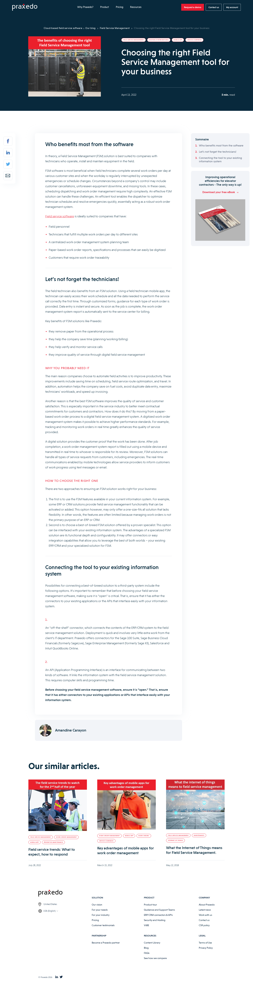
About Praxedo (207, 904)
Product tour (150, 904)
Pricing (119, 7)
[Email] (7, 175)
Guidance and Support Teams (159, 909)
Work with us (205, 915)
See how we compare (155, 958)
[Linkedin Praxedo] (56, 977)
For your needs (100, 909)
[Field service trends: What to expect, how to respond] (57, 805)
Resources (135, 7)
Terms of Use (205, 942)
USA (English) (49, 911)
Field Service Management (115, 28)
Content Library (152, 942)
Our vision (97, 904)
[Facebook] (7, 141)
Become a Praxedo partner (106, 942)
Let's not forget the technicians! (217, 151)
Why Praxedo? (85, 7)
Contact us (204, 920)
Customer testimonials (103, 925)
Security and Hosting (154, 920)
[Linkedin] (7, 152)
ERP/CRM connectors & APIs (158, 915)
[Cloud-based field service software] (24, 7)
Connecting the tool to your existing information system (220, 159)
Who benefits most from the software (221, 145)
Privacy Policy (206, 947)
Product (104, 7)
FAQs (146, 953)
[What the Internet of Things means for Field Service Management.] (195, 804)
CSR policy (204, 925)
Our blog (90, 28)
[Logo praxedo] (65, 894)
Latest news (205, 909)
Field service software (59, 216)
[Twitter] (7, 164)
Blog (146, 947)
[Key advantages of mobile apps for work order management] (126, 805)
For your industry (100, 915)
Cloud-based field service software (63, 28)
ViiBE (146, 925)
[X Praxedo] (61, 977)
